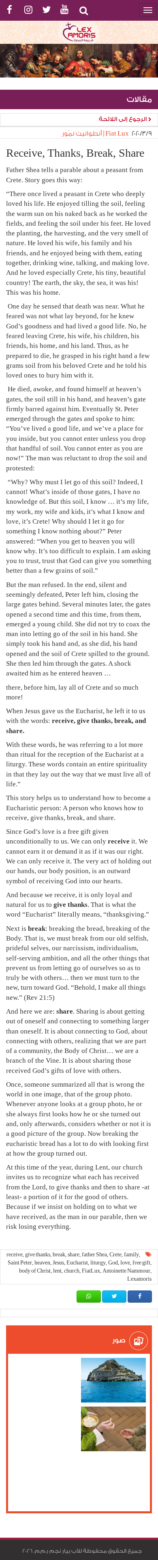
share (73, 1254)
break (59, 1254)
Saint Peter (20, 1263)
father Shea (94, 1254)
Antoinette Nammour (126, 1271)
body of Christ (35, 1271)
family (131, 1254)
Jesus (58, 1263)
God (113, 1263)
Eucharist (77, 1263)
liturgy (98, 1263)
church (71, 1271)
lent (57, 1271)
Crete (115, 1254)
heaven (42, 1263)
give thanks (37, 1254)
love (125, 1263)
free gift (141, 1263)
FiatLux (91, 1271)
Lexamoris (139, 1279)
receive (14, 1254)
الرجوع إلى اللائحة (123, 119)
